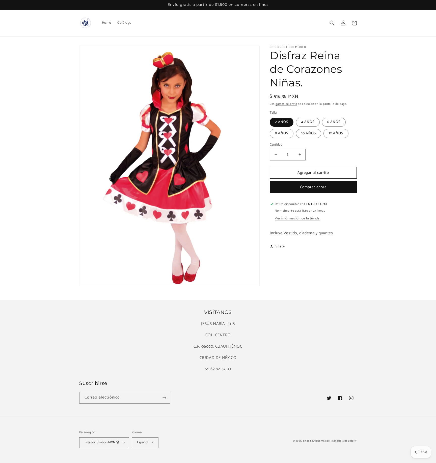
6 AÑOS (333, 122)
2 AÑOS (281, 122)
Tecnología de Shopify (344, 441)
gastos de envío (286, 104)
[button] (332, 22)
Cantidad (276, 144)
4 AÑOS (307, 122)
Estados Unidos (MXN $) (102, 442)
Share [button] (280, 246)
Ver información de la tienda (297, 218)
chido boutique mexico (316, 441)
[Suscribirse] (164, 398)
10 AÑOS (308, 133)
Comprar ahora (313, 187)
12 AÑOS (336, 133)
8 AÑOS (281, 133)
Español (142, 442)
